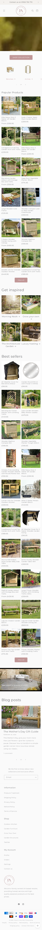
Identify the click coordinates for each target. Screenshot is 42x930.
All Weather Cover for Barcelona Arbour (10, 382)
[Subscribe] (35, 777)
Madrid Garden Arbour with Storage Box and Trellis (10, 592)
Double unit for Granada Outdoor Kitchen (11, 270)
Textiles (7, 842)
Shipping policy (15, 925)
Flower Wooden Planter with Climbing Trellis (31, 650)
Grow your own (31, 316)
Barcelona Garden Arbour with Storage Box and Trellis (9, 180)
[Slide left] (16, 84)
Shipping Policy (10, 798)
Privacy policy (13, 922)
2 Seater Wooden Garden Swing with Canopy (9, 241)
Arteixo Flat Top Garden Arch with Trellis (11, 650)
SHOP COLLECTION (21, 57)
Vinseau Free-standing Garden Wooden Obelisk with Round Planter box (11, 471)
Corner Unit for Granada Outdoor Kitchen (11, 501)
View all (21, 280)
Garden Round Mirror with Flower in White (30, 382)
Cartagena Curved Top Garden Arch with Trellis (11, 148)
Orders (6, 860)
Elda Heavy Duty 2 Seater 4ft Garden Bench (9, 119)
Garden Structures (11, 838)
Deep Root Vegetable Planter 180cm (30, 179)
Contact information (28, 925)
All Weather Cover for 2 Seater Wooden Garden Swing (31, 531)
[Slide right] (25, 84)
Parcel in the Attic (19, 920)
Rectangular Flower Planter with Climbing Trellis (10, 412)
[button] (4, 10)
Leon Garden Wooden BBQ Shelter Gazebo (30, 411)
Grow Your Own (10, 833)
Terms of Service (10, 811)
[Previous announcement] (4, 2)
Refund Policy (9, 807)
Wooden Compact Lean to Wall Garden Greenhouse (31, 210)
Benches (9, 79)
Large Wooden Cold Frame (9, 209)
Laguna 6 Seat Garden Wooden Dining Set (30, 621)
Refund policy (23, 922)
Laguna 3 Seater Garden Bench (11, 621)
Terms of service (35, 922)
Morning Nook (10, 316)
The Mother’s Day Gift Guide (21, 731)
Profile (6, 855)
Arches (27, 79)
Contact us (8, 869)
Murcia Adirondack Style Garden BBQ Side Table (11, 561)
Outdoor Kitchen (10, 824)
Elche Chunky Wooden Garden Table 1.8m (30, 560)
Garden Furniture (10, 829)
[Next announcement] (38, 2)
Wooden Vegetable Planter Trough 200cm (30, 442)
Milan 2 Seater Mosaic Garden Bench (30, 501)
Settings (7, 864)
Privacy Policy (9, 802)
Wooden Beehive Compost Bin (28, 240)
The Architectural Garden (11, 345)
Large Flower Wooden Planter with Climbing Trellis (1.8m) (30, 592)
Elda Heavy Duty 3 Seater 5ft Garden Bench (29, 149)
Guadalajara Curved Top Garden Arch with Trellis (31, 270)
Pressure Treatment (11, 793)
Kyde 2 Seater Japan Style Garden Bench (29, 118)
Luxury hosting (30, 344)
